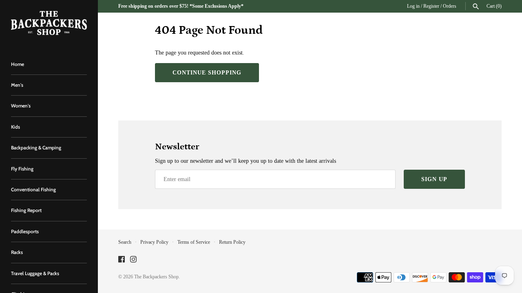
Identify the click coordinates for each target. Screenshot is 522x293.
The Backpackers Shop (156, 277)
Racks (17, 252)
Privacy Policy (154, 242)
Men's (17, 85)
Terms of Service (193, 242)
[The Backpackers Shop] (49, 23)
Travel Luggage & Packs (35, 273)
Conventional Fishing (33, 189)
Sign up (434, 179)
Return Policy (232, 242)
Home (17, 64)
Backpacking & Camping (36, 148)
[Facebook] (121, 259)
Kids (15, 127)
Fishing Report (26, 210)
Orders (449, 6)
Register (431, 6)
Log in (413, 6)
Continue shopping (207, 73)
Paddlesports (25, 231)
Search (124, 242)
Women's (21, 106)
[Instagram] (133, 259)
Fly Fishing (22, 169)
